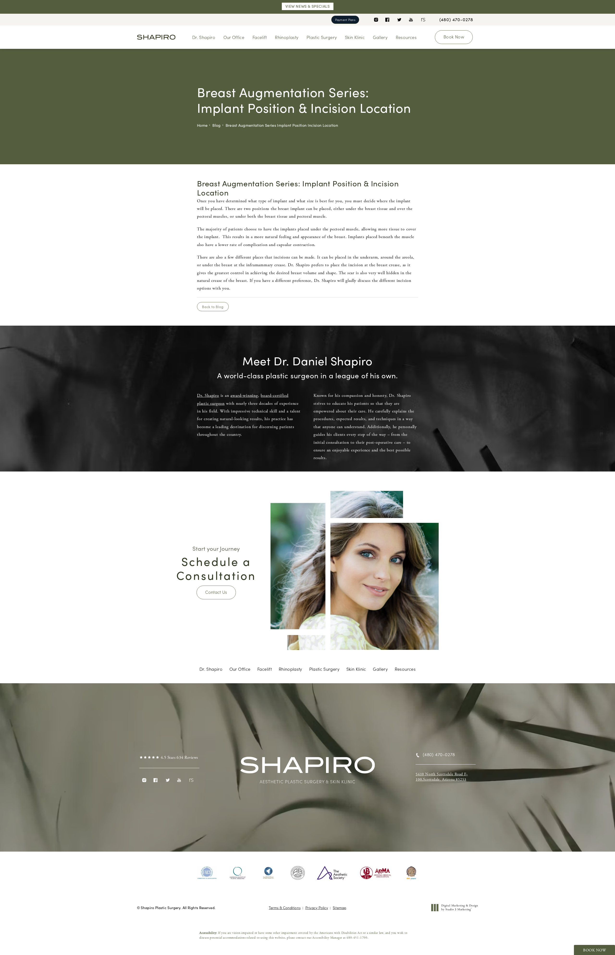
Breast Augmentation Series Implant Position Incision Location (282, 125)
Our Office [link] (234, 37)
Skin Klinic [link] (355, 37)
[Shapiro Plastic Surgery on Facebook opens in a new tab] (387, 20)
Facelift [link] (259, 37)
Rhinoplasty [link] (286, 37)
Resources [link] (406, 37)
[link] (456, 19)
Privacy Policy (316, 907)
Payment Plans (345, 20)
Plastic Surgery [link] (322, 37)
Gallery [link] (380, 37)
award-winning (244, 395)
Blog (216, 125)
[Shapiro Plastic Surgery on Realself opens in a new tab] (423, 20)
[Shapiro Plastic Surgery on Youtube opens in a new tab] (411, 20)
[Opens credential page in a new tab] (207, 873)
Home (202, 125)
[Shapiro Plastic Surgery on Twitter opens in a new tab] (399, 20)
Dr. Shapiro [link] (203, 37)
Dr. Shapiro (208, 395)
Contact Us (216, 592)
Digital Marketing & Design (459, 907)
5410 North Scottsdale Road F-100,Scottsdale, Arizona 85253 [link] (442, 777)
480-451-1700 (357, 938)
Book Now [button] (594, 950)
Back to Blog (213, 306)
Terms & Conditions (285, 907)
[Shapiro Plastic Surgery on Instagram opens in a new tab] (376, 20)
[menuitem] (376, 20)
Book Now (453, 37)
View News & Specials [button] (307, 6)
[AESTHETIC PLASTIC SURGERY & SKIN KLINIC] (307, 767)
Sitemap (339, 907)
